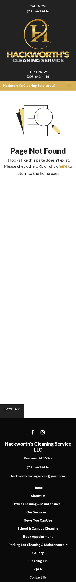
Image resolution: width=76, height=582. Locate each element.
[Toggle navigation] (69, 85)
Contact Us (38, 577)
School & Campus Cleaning (38, 528)
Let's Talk (11, 409)
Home (38, 488)
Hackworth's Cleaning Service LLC (29, 86)
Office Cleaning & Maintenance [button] (36, 504)
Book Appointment (38, 536)
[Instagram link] (42, 432)
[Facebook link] (32, 432)
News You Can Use (38, 520)
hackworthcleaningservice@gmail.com (38, 476)
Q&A (38, 569)
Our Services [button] (36, 512)
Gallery (38, 553)
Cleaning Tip (38, 561)
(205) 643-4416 (38, 8)
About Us (38, 496)
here (63, 166)
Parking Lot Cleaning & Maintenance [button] (37, 545)
